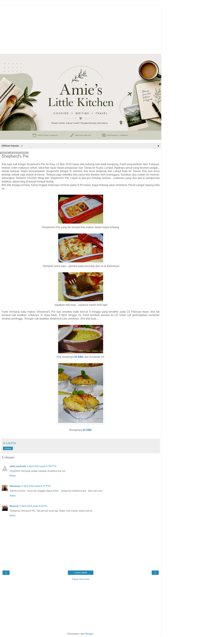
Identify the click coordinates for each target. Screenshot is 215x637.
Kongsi (8, 448)
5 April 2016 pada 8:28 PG (33, 506)
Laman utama (80, 572)
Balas (13, 475)
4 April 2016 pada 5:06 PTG (41, 466)
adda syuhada (18, 466)
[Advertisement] (80, 28)
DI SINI (87, 430)
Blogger (89, 633)
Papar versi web (80, 579)
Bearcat (14, 506)
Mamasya (15, 486)
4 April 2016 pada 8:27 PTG (36, 486)
